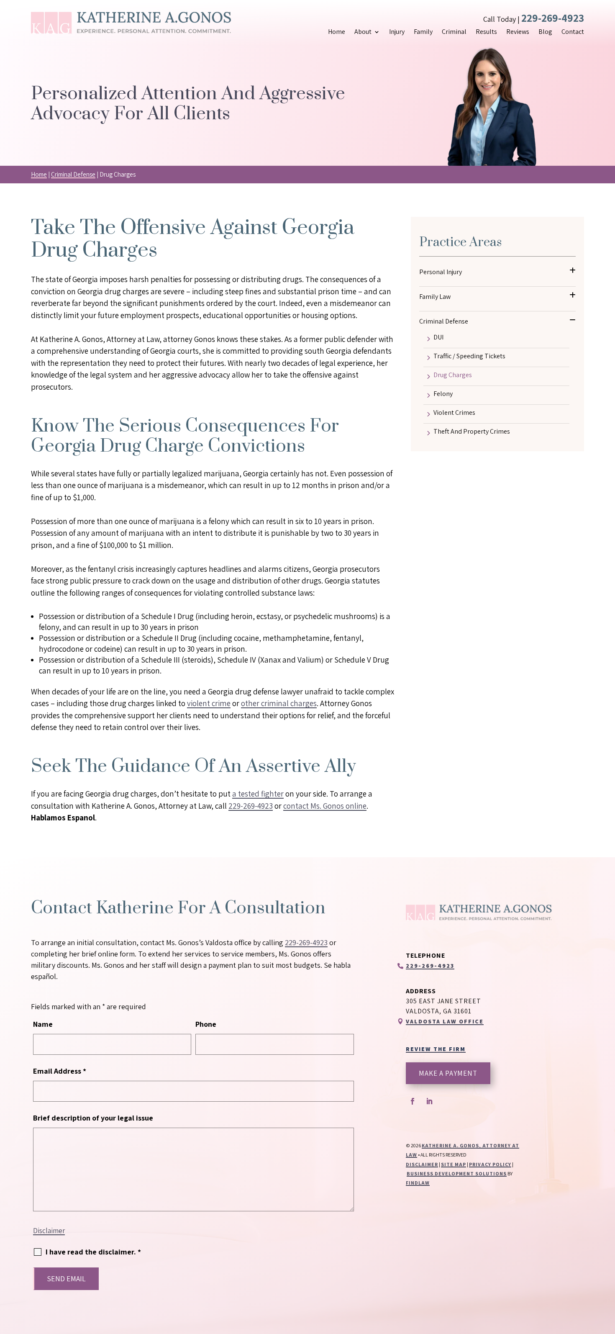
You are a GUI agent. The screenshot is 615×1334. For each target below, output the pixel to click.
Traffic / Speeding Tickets (469, 356)
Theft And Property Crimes (471, 432)
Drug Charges (452, 375)
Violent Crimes (454, 413)
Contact (572, 32)
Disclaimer (49, 1230)
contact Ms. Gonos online (324, 806)
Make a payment (448, 1073)
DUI (438, 338)
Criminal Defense (443, 321)
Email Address (59, 1071)
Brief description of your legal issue (93, 1118)
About (363, 32)
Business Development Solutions (457, 1173)
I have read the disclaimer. (93, 1252)
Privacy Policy (490, 1164)
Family (423, 32)
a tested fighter (258, 794)
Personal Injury (440, 271)
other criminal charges (279, 703)
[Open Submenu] (572, 270)
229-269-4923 (552, 18)
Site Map (453, 1164)
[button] (606, 1273)
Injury (397, 32)
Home (336, 32)
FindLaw (418, 1183)
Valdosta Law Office (445, 1021)
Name (43, 1024)
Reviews (517, 32)
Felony (443, 394)
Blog (545, 32)
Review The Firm (436, 1049)
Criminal (454, 32)
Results (486, 32)
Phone (205, 1024)
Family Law (435, 296)
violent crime (209, 703)
